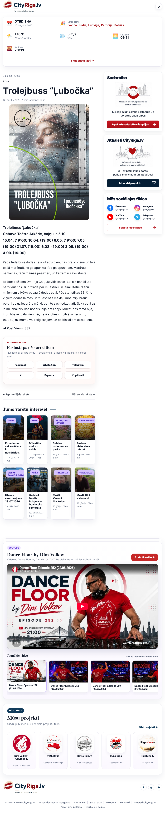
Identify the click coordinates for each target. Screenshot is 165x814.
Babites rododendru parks (60, 446)
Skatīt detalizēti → (82, 60)
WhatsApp (49, 364)
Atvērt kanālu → (145, 557)
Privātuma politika (71, 807)
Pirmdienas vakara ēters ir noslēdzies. (13, 448)
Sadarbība (96, 802)
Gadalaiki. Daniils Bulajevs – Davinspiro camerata (36, 501)
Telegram (78, 364)
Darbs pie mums (95, 807)
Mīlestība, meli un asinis (35, 446)
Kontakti (125, 802)
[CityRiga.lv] (24, 787)
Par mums (80, 802)
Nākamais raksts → (83, 394)
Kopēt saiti (78, 375)
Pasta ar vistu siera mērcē (83, 446)
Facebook (20, 364)
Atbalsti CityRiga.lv (145, 802)
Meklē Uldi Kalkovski (83, 497)
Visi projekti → (148, 727)
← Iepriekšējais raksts (16, 394)
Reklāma (111, 802)
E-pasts (49, 375)
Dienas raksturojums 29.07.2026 (13, 498)
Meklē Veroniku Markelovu (59, 498)
